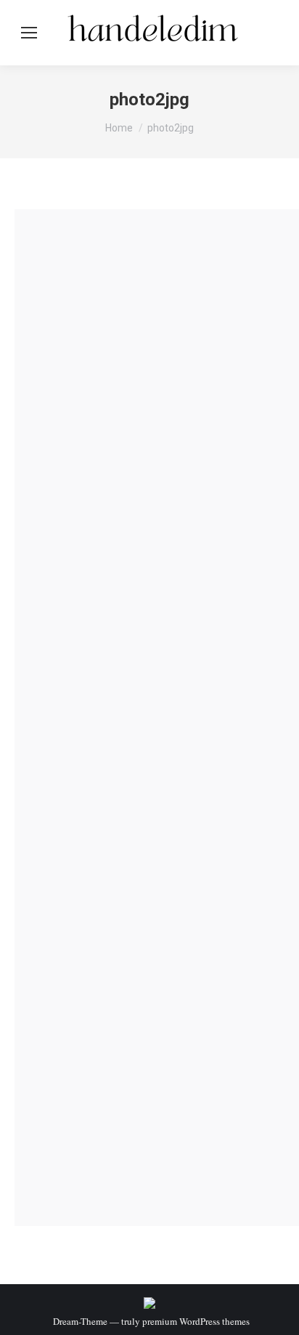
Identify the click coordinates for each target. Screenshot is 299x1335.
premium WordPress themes (196, 1321)
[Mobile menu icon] (29, 32)
